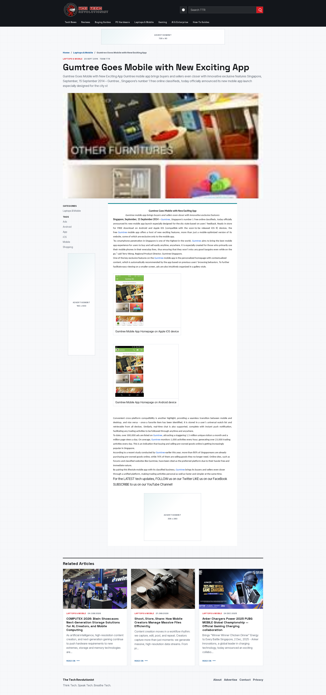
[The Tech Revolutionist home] (110, 10)
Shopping (68, 246)
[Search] (259, 10)
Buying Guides (103, 22)
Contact (245, 679)
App (65, 231)
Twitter (187, 479)
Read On (70, 660)
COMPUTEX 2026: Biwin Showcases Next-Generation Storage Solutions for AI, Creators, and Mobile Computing (93, 624)
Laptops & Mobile (144, 22)
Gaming (162, 22)
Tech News (70, 22)
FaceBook (220, 479)
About (217, 679)
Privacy (258, 679)
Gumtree (165, 219)
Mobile (66, 241)
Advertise (230, 679)
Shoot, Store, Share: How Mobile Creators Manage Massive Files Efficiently (158, 622)
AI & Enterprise (180, 22)
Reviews (85, 22)
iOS (65, 236)
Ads (65, 221)
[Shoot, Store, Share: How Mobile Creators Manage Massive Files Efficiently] (163, 589)
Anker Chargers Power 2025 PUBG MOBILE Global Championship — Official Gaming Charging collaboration (227, 624)
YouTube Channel (159, 484)
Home (66, 52)
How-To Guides (201, 22)
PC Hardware (122, 22)
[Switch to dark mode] (183, 9)
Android (67, 226)
